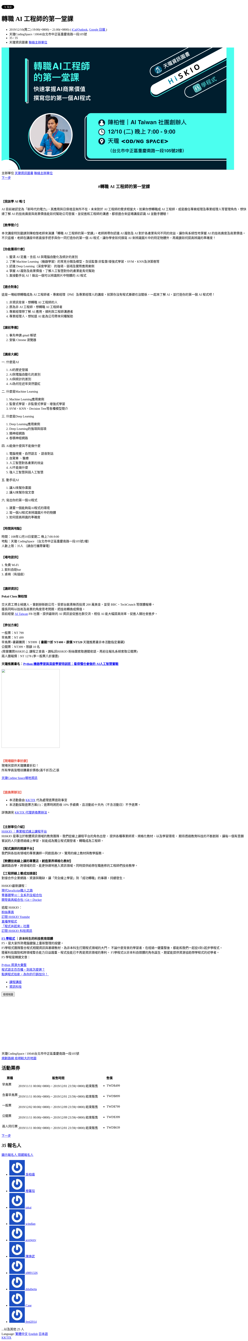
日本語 (43, 1334)
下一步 (6, 177)
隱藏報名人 (25, 1155)
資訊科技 (15, 986)
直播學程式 (9, 921)
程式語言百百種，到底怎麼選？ (23, 969)
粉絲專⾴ (8, 912)
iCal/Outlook (80, 29)
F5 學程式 (8, 938)
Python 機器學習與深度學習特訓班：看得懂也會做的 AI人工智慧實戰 (70, 664)
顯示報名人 (10, 1155)
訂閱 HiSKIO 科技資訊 (17, 930)
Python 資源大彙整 (14, 965)
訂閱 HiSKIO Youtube (16, 917)
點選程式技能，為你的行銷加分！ (25, 974)
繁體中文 (21, 1334)
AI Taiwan (21, 614)
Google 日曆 (97, 29)
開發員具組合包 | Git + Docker (22, 899)
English (33, 1334)
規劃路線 (8, 1058)
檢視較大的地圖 (25, 1058)
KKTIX (30, 800)
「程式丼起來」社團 (15, 926)
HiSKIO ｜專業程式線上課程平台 (24, 831)
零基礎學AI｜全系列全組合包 (22, 895)
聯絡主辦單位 (38, 42)
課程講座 (15, 982)
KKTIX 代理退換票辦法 (31, 812)
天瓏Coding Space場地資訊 (19, 778)
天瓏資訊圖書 (24, 173)
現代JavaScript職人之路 (17, 890)
